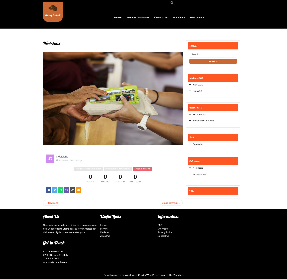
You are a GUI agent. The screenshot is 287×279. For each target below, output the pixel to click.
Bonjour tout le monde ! (204, 120)
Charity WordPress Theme (152, 274)
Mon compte (197, 17)
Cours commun (170, 202)
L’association (161, 17)
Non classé (198, 167)
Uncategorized (199, 174)
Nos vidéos (179, 17)
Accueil (117, 17)
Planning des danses (138, 17)
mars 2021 (198, 84)
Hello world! (199, 114)
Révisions (53, 202)
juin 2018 (197, 91)
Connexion (198, 144)
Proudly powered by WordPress (120, 274)
